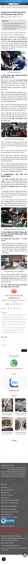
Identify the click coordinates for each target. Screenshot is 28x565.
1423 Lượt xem (17, 16)
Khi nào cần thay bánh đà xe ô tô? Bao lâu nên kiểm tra (14, 319)
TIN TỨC (9, 7)
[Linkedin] (11, 308)
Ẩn (7, 21)
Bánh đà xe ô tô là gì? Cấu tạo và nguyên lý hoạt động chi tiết (14, 324)
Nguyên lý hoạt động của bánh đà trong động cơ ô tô (13, 314)
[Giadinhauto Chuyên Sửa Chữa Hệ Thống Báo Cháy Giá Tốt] (14, 4)
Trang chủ (3, 7)
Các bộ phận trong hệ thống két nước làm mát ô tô (13, 330)
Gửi (24, 350)
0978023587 (20, 1)
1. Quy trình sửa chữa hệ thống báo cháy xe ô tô (13, 23)
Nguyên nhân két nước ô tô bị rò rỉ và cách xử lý (12, 332)
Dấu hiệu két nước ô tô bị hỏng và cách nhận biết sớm (14, 327)
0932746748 (13, 1)
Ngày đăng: (4, 16)
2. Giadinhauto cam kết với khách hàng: (11, 25)
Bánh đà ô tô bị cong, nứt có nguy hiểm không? (12, 317)
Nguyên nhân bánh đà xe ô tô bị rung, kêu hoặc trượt (13, 321)
